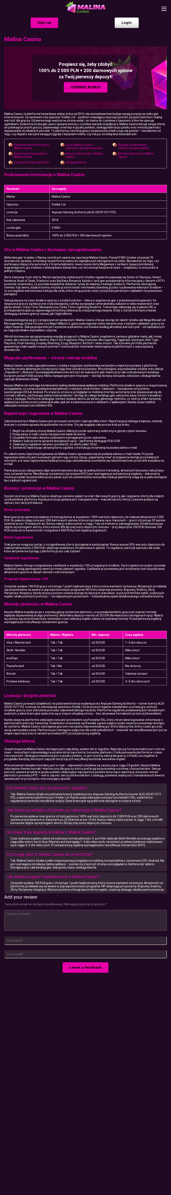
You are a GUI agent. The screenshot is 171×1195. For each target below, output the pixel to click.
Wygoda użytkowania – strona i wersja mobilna (133, 146)
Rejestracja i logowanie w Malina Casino (31, 155)
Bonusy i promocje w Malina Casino (84, 155)
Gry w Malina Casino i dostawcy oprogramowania (84, 146)
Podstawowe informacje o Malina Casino (31, 146)
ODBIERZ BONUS (86, 87)
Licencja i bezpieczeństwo (31, 162)
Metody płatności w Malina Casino (135, 155)
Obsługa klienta (76, 162)
